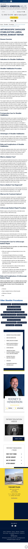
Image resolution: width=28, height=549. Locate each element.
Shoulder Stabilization (21, 314)
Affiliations (20, 408)
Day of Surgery (10, 460)
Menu (12, 20)
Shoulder (6, 24)
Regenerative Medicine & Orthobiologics (12, 364)
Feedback (22, 531)
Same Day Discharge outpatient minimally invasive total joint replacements (13, 352)
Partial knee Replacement (12, 340)
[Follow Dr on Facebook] (12, 526)
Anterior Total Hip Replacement (14, 335)
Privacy (13, 531)
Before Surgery (11, 457)
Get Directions (14, 498)
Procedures (11, 24)
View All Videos (18, 438)
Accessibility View (6, 1)
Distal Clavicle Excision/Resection (9, 322)
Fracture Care (18, 325)
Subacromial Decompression (14, 320)
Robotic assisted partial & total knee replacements (12, 344)
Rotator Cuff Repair (22, 322)
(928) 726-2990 (8, 15)
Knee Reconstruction (11, 337)
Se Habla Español (21, 15)
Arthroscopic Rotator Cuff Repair (19, 304)
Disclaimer (9, 531)
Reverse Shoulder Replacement (14, 309)
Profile (10, 408)
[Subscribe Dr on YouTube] (15, 526)
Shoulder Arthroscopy (6, 304)
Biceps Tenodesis (10, 325)
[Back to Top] (26, 547)
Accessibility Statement (14, 533)
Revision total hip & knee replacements (11, 357)
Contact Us (22, 533)
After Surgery (10, 463)
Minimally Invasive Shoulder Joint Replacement (14, 312)
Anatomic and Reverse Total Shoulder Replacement (14, 317)
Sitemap (17, 531)
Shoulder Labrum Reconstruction (8, 314)
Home (1, 24)
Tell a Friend (5, 533)
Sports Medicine (10, 347)
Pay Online (14, 17)
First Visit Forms (11, 454)
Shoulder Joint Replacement (14, 306)
